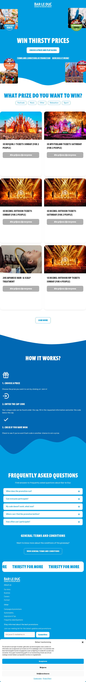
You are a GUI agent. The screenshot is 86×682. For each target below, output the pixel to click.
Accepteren (43, 661)
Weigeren (43, 667)
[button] (83, 642)
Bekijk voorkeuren (43, 674)
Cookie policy (38, 678)
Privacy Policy (47, 678)
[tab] (43, 491)
